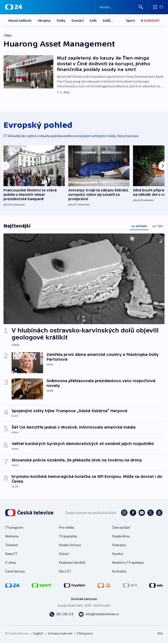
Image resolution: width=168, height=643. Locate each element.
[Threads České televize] (159, 512)
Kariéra (117, 553)
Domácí (78, 20)
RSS (160, 633)
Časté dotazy (15, 571)
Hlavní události (20, 20)
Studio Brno (121, 536)
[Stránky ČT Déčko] (104, 585)
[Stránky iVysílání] (74, 585)
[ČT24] (13, 7)
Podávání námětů (72, 562)
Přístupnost (85, 633)
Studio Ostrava (70, 545)
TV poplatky (68, 536)
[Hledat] (141, 7)
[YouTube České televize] (141, 512)
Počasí (64, 553)
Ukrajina (44, 20)
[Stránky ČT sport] (41, 585)
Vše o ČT (65, 571)
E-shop (10, 562)
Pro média (66, 527)
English (38, 633)
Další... (108, 20)
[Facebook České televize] (133, 512)
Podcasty (119, 545)
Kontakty (119, 571)
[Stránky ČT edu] (156, 585)
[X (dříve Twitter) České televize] (150, 512)
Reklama (12, 536)
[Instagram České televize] (124, 512)
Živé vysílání (121, 527)
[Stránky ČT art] (130, 585)
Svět (93, 20)
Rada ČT (11, 553)
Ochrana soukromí (60, 633)
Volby (61, 20)
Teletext (11, 545)
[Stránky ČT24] (12, 585)
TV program (14, 527)
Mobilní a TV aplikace (128, 562)
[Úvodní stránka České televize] (29, 512)
